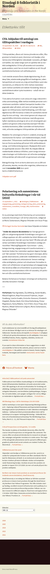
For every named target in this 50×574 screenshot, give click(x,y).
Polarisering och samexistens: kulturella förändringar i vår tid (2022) (21, 195)
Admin (18, 48)
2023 (4, 531)
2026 (4, 521)
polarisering (41, 204)
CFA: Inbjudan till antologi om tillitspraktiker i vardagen (20, 40)
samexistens (6, 206)
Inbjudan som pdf (9, 176)
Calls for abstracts (28, 46)
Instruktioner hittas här (17, 340)
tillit (40, 46)
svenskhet (15, 206)
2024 (4, 528)
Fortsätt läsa (40, 396)
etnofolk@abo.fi (34, 333)
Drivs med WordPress (9, 569)
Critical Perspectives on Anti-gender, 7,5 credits (19, 427)
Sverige (23, 206)
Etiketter (5, 508)
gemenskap (16, 204)
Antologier (25, 201)
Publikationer (34, 201)
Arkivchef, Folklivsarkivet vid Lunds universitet (18, 378)
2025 (4, 524)
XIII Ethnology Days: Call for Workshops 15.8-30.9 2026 (20, 401)
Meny (4, 19)
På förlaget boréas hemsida (13, 226)
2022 (4, 535)
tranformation (34, 206)
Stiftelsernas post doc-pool (11, 450)
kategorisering (26, 204)
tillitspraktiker (7, 48)
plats (34, 204)
